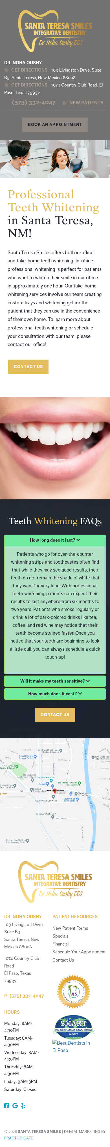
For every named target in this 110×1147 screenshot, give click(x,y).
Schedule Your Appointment (78, 952)
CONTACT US (28, 366)
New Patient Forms (70, 928)
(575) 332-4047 (34, 102)
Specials (60, 936)
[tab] (55, 540)
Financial (60, 944)
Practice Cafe (18, 1138)
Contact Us (63, 960)
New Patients (86, 103)
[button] (55, 540)
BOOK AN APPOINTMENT (55, 124)
